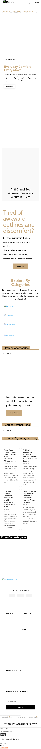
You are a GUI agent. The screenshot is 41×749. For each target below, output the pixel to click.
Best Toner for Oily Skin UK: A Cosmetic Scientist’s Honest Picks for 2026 (29, 496)
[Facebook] (7, 602)
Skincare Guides (15, 686)
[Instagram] (11, 602)
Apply (3, 735)
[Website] (29, 602)
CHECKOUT (4, 747)
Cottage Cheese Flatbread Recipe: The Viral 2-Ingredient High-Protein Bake (9, 499)
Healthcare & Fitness (16, 682)
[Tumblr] (20, 602)
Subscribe (20, 707)
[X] (25, 602)
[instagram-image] (6, 548)
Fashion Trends (14, 674)
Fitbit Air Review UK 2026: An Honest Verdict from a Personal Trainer (30, 455)
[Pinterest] (16, 602)
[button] (29, 3)
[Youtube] (34, 602)
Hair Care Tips (14, 678)
